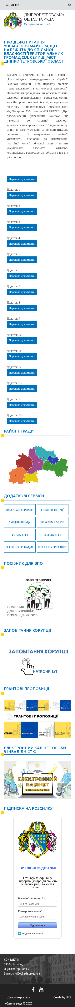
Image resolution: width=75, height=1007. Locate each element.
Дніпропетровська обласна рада (44, 17)
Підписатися (37, 925)
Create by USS (62, 997)
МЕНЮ (15, 4)
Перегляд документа (22, 179)
